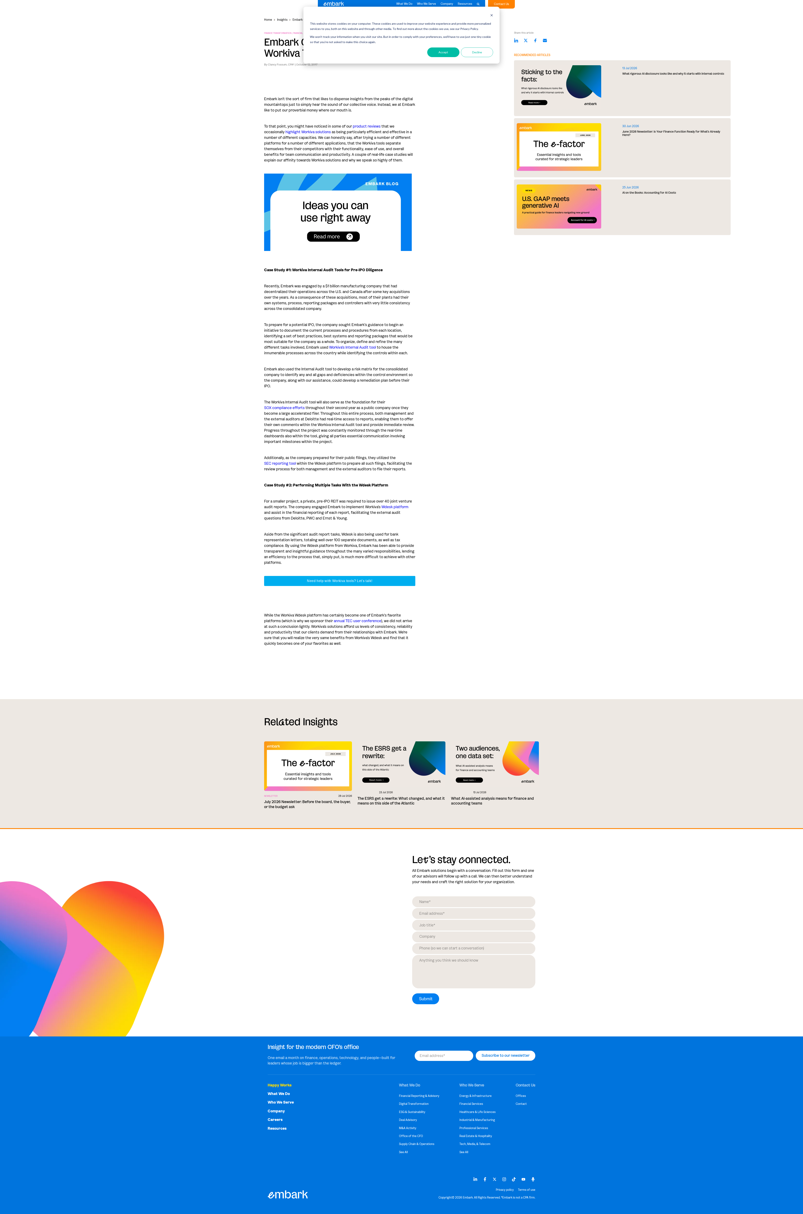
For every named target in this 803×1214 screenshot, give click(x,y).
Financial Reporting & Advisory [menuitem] (419, 1096)
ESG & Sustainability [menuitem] (412, 1112)
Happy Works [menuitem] (280, 1085)
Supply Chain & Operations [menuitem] (416, 1144)
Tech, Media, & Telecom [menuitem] (474, 1144)
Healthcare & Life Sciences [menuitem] (477, 1112)
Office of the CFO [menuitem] (411, 1136)
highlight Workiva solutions (308, 132)
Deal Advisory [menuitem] (408, 1120)
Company (447, 4)
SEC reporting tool (280, 463)
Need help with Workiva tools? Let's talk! (339, 581)
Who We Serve (426, 4)
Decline (477, 52)
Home (268, 20)
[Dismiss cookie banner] (491, 15)
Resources (465, 4)
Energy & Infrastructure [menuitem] (475, 1096)
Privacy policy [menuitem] (505, 1190)
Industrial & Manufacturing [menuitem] (477, 1120)
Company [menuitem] (276, 1111)
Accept (443, 52)
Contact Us (501, 4)
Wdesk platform (394, 507)
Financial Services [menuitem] (471, 1103)
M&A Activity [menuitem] (407, 1128)
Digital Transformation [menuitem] (414, 1103)
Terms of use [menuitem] (526, 1190)
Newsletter (270, 796)
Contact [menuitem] (521, 1103)
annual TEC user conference (357, 621)
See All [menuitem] (403, 1152)
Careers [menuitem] (275, 1120)
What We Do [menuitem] (279, 1094)
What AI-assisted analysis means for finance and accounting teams (492, 801)
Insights (282, 20)
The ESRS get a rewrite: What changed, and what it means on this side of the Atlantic (401, 801)
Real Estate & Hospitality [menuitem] (475, 1136)
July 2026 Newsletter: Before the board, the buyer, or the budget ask (307, 804)
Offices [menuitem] (521, 1096)
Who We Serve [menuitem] (281, 1102)
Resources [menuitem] (277, 1128)
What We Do (404, 4)
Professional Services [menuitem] (473, 1128)
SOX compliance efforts (284, 408)
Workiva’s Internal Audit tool (352, 347)
